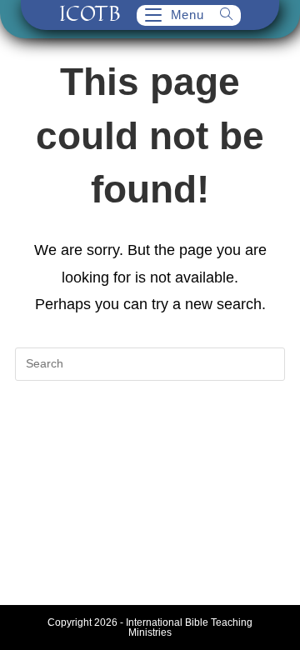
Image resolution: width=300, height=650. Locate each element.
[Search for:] (220, 15)
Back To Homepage (150, 432)
